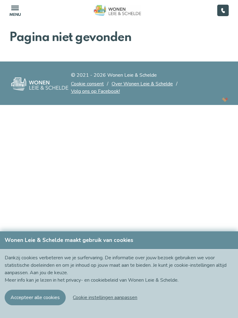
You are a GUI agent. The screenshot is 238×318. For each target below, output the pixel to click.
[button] (105, 297)
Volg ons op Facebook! (95, 91)
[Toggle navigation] (15, 10)
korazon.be (215, 99)
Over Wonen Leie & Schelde (142, 83)
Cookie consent (87, 83)
